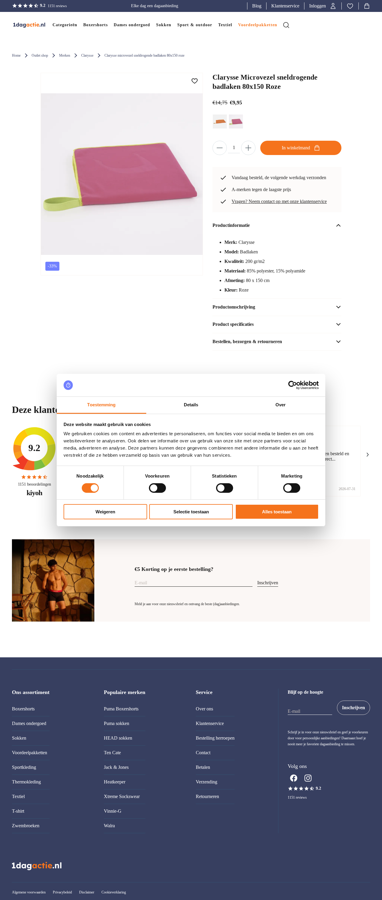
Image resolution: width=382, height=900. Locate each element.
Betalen (203, 767)
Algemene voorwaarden (29, 892)
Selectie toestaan (191, 511)
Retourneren (207, 796)
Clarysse (87, 55)
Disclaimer (86, 892)
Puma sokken (116, 723)
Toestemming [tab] (101, 404)
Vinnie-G (112, 811)
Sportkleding (24, 767)
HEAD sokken (118, 738)
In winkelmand (296, 147)
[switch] (157, 488)
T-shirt (18, 811)
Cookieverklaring (113, 892)
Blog (256, 5)
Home (16, 55)
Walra (109, 825)
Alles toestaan (277, 511)
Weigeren (105, 511)
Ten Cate (112, 752)
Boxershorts (23, 708)
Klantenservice (285, 5)
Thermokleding (26, 781)
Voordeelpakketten (29, 752)
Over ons (204, 708)
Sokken (19, 738)
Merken (64, 55)
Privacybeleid (62, 892)
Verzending (206, 781)
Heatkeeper (114, 781)
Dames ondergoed (29, 723)
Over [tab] (280, 404)
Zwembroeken (25, 825)
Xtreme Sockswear (122, 796)
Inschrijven (267, 582)
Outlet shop (40, 55)
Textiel (18, 796)
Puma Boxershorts (121, 708)
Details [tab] (191, 404)
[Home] (23, 25)
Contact (203, 752)
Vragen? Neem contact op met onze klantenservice (279, 201)
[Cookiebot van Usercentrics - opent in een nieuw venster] (293, 385)
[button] (323, 6)
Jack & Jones (116, 767)
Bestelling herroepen (215, 738)
